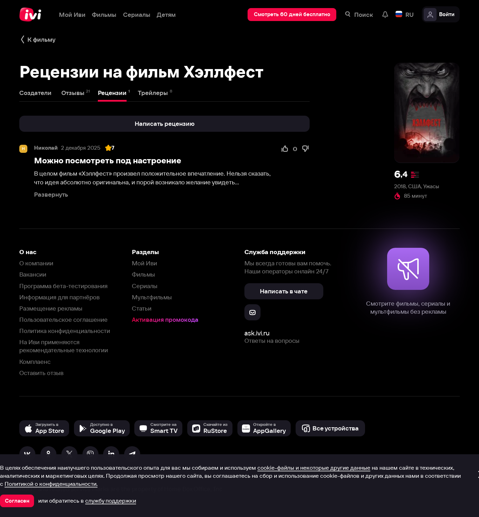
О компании (36, 263)
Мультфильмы (152, 297)
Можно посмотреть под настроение (107, 160)
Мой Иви (144, 263)
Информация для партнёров (59, 297)
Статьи (141, 308)
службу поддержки (110, 500)
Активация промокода (165, 319)
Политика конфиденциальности (64, 330)
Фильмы (143, 274)
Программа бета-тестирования (63, 286)
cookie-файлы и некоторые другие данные (313, 467)
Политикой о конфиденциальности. (51, 484)
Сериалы (144, 286)
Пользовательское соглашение (63, 319)
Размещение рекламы (50, 308)
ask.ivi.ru (257, 333)
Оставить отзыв (41, 372)
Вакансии (32, 274)
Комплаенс (34, 361)
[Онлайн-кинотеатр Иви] (32, 14)
